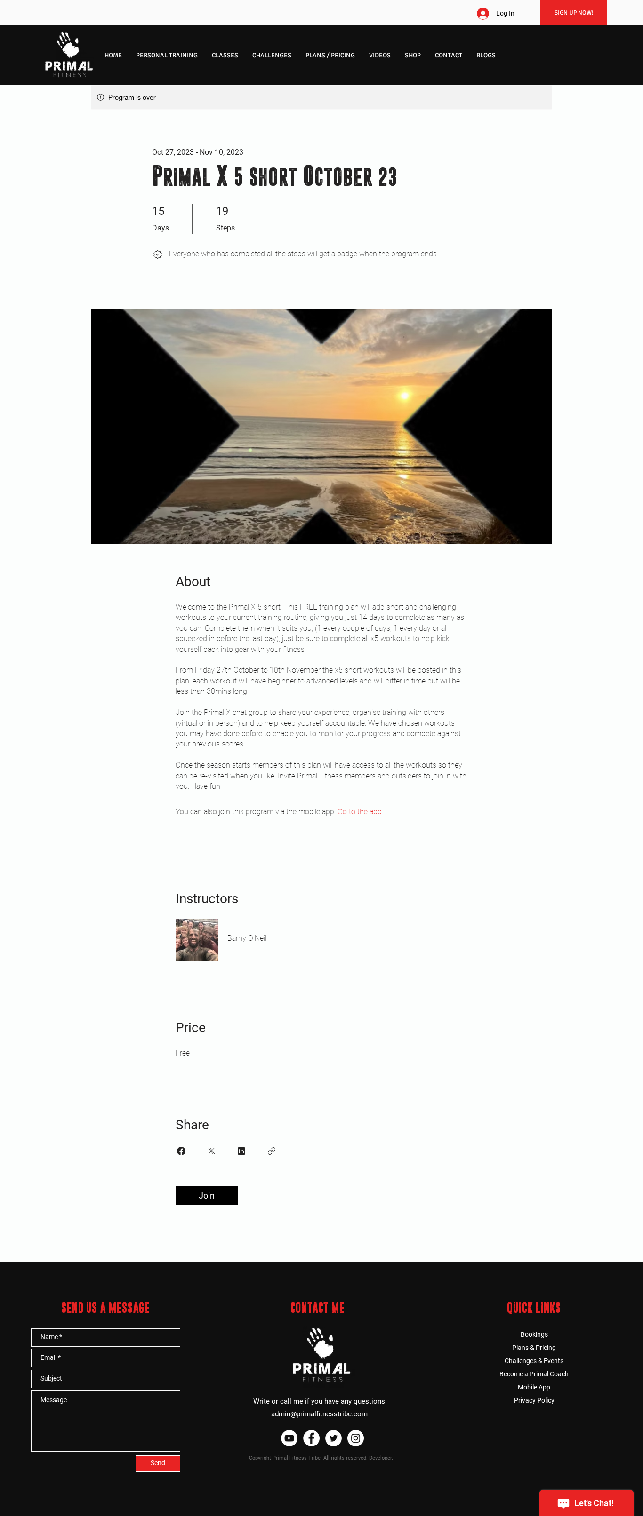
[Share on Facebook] (181, 1151)
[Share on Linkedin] (241, 1151)
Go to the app (360, 811)
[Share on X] (211, 1151)
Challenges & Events (534, 1361)
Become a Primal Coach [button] (534, 1374)
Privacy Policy (534, 1400)
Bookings (534, 1334)
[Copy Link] (271, 1151)
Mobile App (534, 1387)
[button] (167, 55)
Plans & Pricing (534, 1347)
